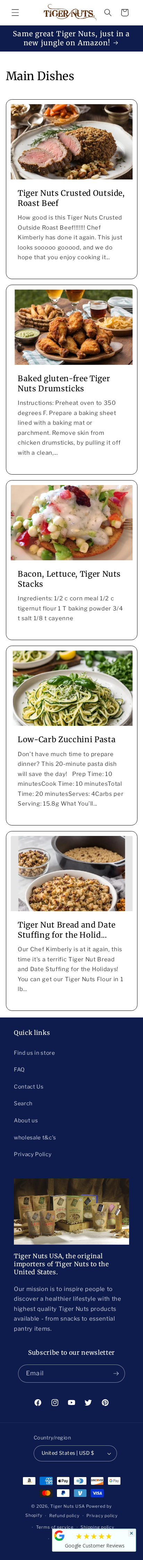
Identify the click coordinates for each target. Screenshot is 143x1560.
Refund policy (64, 1515)
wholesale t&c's (35, 1137)
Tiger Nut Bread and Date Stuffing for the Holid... (67, 930)
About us (26, 1120)
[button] (15, 12)
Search (23, 1103)
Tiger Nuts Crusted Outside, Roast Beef (71, 198)
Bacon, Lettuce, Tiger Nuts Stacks (69, 579)
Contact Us (29, 1086)
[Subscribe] (116, 1374)
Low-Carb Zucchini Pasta (67, 739)
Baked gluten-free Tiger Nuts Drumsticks (64, 383)
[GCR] (59, 1535)
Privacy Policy (32, 1154)
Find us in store (34, 1053)
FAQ (19, 1069)
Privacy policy (102, 1515)
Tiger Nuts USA (67, 1506)
